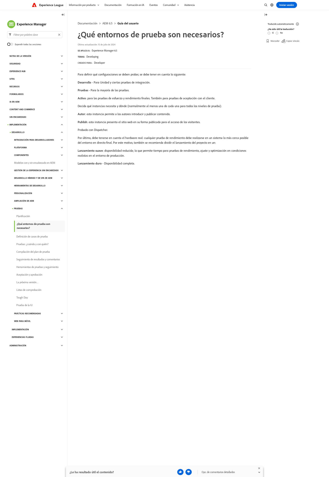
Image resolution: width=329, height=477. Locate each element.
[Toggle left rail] (63, 15)
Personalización (23, 193)
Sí (273, 32)
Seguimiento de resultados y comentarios (38, 259)
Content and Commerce (22, 109)
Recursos (15, 86)
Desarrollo (18, 132)
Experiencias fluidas (23, 337)
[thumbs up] (180, 472)
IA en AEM (14, 101)
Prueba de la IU (24, 305)
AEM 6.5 (107, 23)
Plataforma (20, 147)
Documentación (87, 23)
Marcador (275, 40)
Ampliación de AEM (24, 201)
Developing (92, 56)
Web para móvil (22, 321)
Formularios (17, 94)
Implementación (17, 124)
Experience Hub (18, 71)
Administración (18, 345)
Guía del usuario (128, 23)
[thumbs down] (188, 472)
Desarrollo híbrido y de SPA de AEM (33, 178)
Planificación (23, 216)
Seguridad (15, 63)
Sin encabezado (18, 117)
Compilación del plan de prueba (33, 251)
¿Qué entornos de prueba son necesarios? (33, 226)
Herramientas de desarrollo (30, 185)
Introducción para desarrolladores (34, 140)
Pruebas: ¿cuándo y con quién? (32, 244)
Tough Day (22, 297)
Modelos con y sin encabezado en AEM (34, 162)
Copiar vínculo (292, 40)
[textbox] (34, 34)
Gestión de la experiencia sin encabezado (36, 170)
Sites (12, 79)
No (281, 32)
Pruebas (18, 208)
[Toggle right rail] (266, 15)
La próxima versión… (27, 282)
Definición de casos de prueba (32, 236)
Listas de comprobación (28, 290)
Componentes (21, 155)
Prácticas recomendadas (27, 313)
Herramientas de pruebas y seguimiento (37, 267)
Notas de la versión (20, 56)
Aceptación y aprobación (29, 274)
